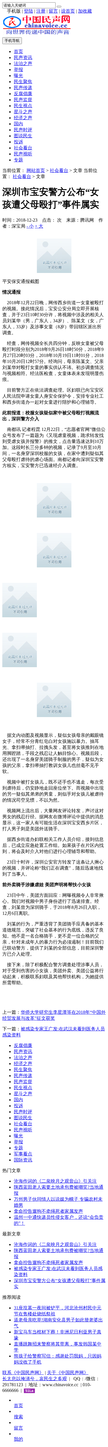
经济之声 (23, 117)
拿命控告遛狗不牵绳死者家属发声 (48, 1211)
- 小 (30, 226)
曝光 (18, 75)
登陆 (28, 11)
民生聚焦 (23, 81)
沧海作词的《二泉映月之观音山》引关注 (55, 1181)
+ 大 (39, 226)
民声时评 (23, 129)
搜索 (18, 1416)
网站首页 (35, 170)
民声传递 (23, 87)
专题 (18, 159)
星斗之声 (23, 111)
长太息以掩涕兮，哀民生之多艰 (34, 1378)
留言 (53, 11)
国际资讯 (23, 1159)
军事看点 (23, 1153)
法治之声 (23, 63)
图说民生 (23, 135)
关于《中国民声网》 (67, 1372)
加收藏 (85, 11)
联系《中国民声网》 (23, 1372)
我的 (18, 1439)
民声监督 (23, 99)
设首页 (68, 11)
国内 (18, 123)
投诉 (18, 141)
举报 (18, 69)
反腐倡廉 (23, 93)
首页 (18, 51)
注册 (41, 11)
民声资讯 (23, 57)
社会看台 (23, 147)
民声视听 (23, 153)
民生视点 (23, 105)
